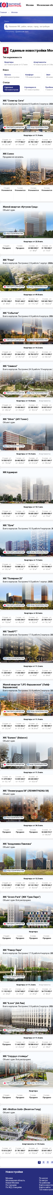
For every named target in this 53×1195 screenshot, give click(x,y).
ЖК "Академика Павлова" (17, 844)
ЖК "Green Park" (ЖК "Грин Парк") (21, 897)
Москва (14, 12)
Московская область (15, 1180)
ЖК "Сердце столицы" (15, 1056)
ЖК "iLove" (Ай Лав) (14, 1003)
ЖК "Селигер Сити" (13, 100)
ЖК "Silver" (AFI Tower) (15, 419)
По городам (11, 1185)
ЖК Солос (8, 153)
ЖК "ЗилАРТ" (10, 631)
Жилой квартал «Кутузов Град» (20, 206)
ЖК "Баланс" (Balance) (15, 737)
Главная (3, 12)
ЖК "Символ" (10, 366)
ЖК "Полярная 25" (13, 578)
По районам (44, 1183)
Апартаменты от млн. (33, 1144)
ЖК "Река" (8, 260)
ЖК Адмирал (10, 472)
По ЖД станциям (14, 1187)
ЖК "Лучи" (8, 525)
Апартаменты (45, 401)
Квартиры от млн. (33, 135)
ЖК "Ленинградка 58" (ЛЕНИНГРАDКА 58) (26, 790)
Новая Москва (12, 1183)
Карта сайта (44, 1187)
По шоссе (43, 1178)
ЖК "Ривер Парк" (12, 950)
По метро (43, 1180)
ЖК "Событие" (11, 313)
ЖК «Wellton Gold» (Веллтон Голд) (22, 1109)
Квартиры (33, 932)
